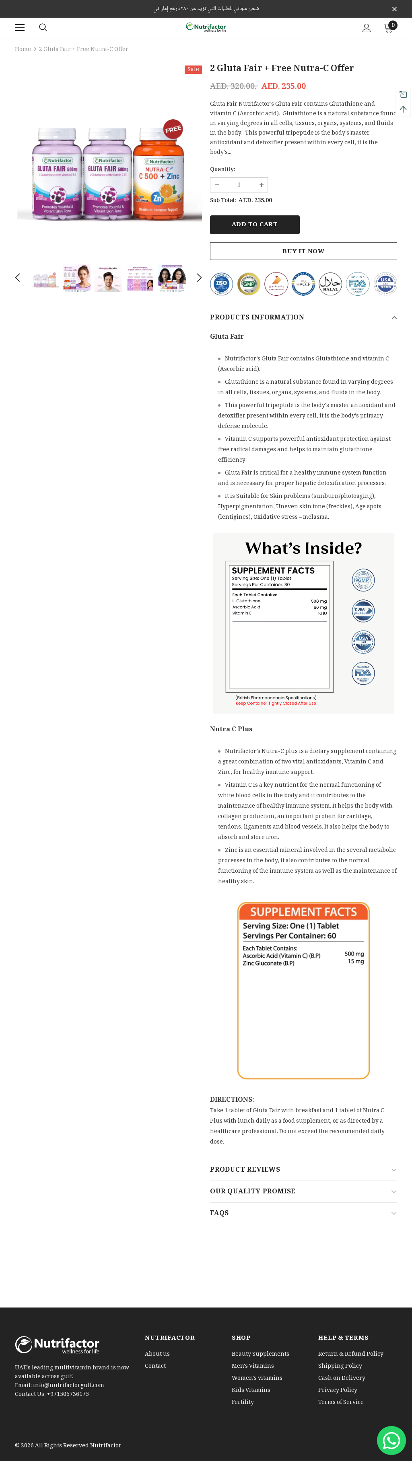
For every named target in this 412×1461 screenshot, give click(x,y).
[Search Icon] (43, 28)
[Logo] (206, 27)
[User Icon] (367, 28)
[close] (394, 10)
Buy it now (303, 252)
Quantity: (222, 170)
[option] (108, 158)
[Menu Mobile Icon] (20, 28)
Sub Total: (223, 200)
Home (23, 50)
